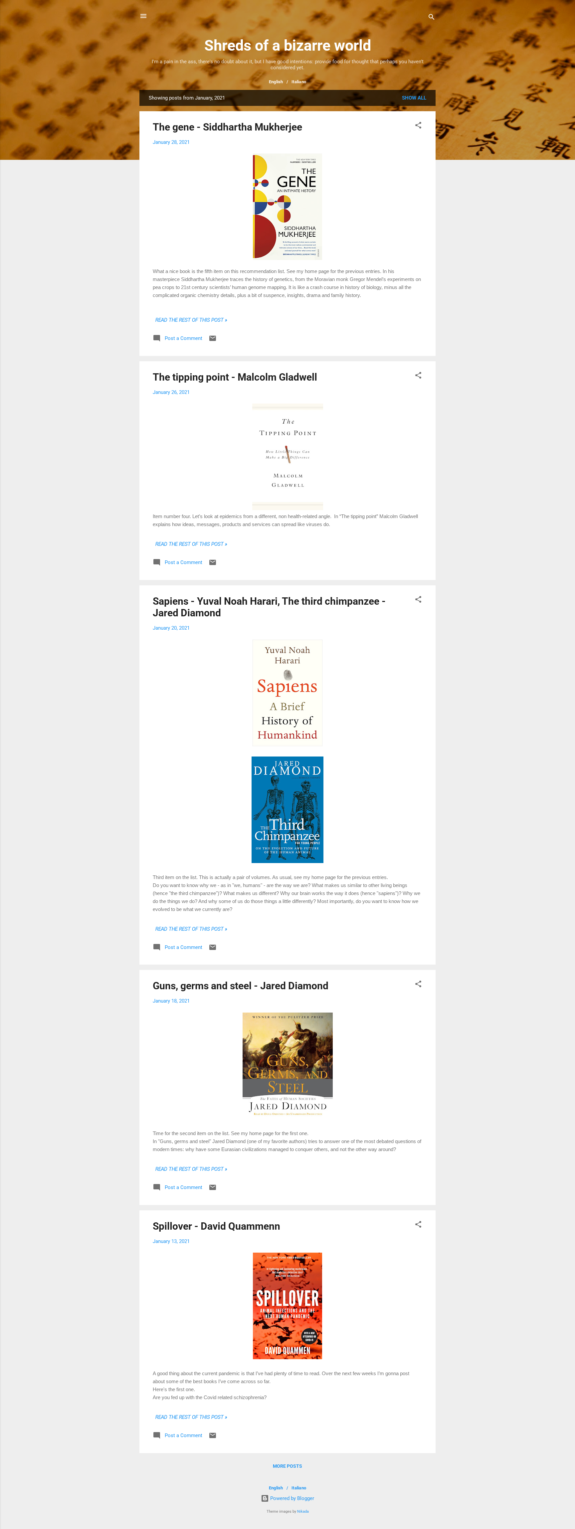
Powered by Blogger (291, 1498)
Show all (414, 98)
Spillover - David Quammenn (216, 1226)
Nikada (303, 1511)
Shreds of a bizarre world (287, 45)
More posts (287, 1466)
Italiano (298, 81)
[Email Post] (213, 341)
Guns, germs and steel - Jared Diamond (240, 986)
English (276, 81)
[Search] (432, 18)
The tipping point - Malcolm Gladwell (235, 377)
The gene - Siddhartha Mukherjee (227, 127)
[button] (418, 126)
